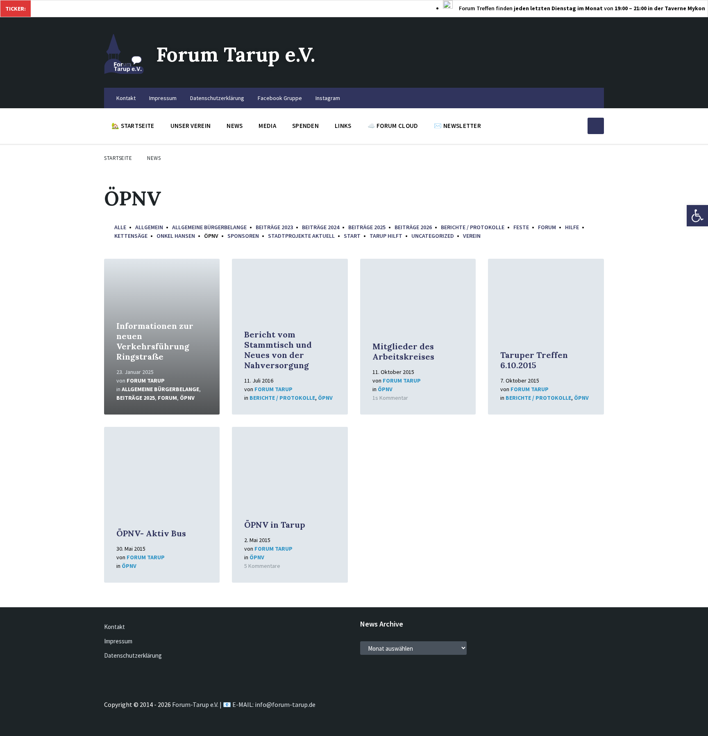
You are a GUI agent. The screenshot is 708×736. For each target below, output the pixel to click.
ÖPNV (187, 397)
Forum (547, 227)
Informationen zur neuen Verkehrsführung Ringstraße (154, 341)
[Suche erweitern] (596, 126)
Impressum (118, 641)
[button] (697, 215)
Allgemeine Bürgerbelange (209, 227)
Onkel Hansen (176, 235)
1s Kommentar (390, 397)
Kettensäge (131, 235)
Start (352, 235)
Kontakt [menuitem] (126, 98)
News (154, 158)
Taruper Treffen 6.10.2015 (534, 360)
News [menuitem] (235, 126)
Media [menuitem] (267, 126)
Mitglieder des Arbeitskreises (403, 351)
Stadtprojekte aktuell (301, 235)
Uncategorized (432, 235)
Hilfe (572, 227)
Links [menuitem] (343, 126)
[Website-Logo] (124, 72)
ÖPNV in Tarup (274, 525)
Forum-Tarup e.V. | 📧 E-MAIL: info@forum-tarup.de (243, 704)
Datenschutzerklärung (133, 655)
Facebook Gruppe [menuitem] (280, 98)
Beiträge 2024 (320, 227)
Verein (472, 235)
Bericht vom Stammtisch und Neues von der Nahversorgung (278, 349)
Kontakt (114, 627)
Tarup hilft (386, 235)
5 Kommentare (262, 566)
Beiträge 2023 (274, 227)
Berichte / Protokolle (472, 227)
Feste (521, 227)
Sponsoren (243, 235)
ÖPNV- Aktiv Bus (151, 533)
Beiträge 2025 (367, 227)
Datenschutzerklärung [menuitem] (217, 98)
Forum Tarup (146, 380)
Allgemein (149, 227)
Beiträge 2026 (413, 227)
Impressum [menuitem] (163, 98)
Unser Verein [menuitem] (190, 126)
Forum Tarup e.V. (235, 54)
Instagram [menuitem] (327, 98)
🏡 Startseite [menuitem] (132, 126)
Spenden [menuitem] (305, 126)
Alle (120, 227)
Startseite (118, 158)
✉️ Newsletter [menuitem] (457, 126)
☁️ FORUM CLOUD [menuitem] (393, 126)
